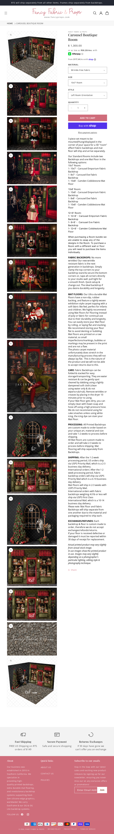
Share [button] (74, 570)
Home (10, 23)
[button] (6, 13)
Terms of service (87, 829)
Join (102, 790)
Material (73, 64)
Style (71, 89)
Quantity (73, 102)
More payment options (87, 132)
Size (70, 77)
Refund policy (54, 829)
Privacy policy (70, 829)
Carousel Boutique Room (29, 23)
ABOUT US (46, 767)
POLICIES (45, 780)
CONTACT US (47, 773)
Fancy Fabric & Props (34, 829)
